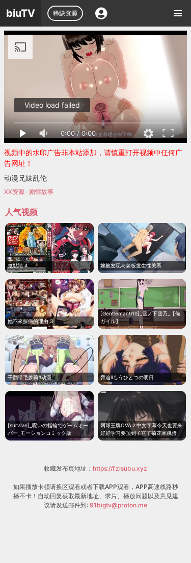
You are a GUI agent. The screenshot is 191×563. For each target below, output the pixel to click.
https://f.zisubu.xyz (120, 468)
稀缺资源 (65, 13)
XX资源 (14, 191)
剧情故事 (41, 191)
